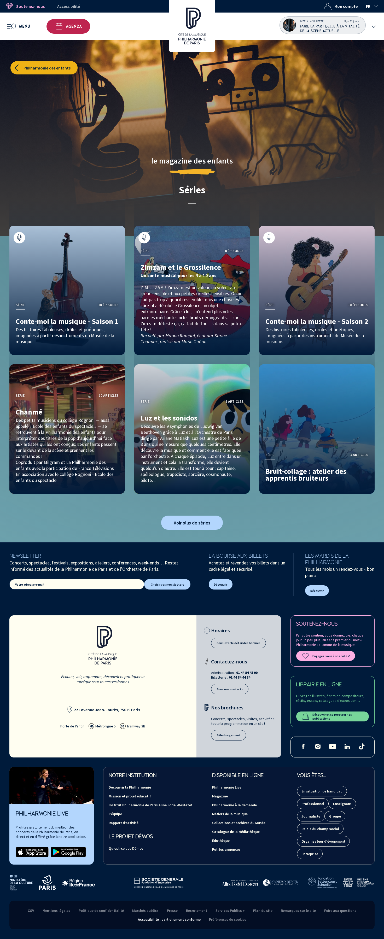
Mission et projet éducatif (130, 796)
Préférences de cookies (227, 919)
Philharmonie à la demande (234, 805)
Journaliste (310, 816)
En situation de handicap (321, 791)
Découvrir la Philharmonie (130, 787)
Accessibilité (68, 6)
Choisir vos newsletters (167, 584)
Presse (172, 910)
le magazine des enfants (192, 161)
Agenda (74, 26)
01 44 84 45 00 (247, 672)
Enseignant (342, 803)
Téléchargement (229, 735)
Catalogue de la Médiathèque (236, 831)
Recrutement (196, 910)
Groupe (335, 816)
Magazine (220, 796)
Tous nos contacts (230, 689)
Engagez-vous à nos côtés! (331, 656)
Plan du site (262, 910)
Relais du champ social (320, 828)
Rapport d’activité (123, 822)
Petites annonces (226, 849)
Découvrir (220, 584)
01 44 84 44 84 (239, 677)
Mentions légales (56, 910)
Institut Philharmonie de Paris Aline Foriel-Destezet (151, 805)
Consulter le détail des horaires (238, 643)
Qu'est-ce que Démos (126, 848)
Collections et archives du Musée (238, 822)
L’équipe (115, 814)
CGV (31, 910)
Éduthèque (221, 840)
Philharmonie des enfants (47, 68)
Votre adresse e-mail (29, 584)
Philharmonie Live (226, 787)
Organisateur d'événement (323, 841)
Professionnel (312, 803)
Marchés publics (145, 910)
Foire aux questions (340, 910)
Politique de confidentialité (101, 910)
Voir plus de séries (192, 523)
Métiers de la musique (230, 814)
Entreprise (309, 853)
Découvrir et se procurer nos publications (332, 716)
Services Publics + (230, 910)
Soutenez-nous (30, 6)
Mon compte (346, 6)
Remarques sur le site (298, 910)
